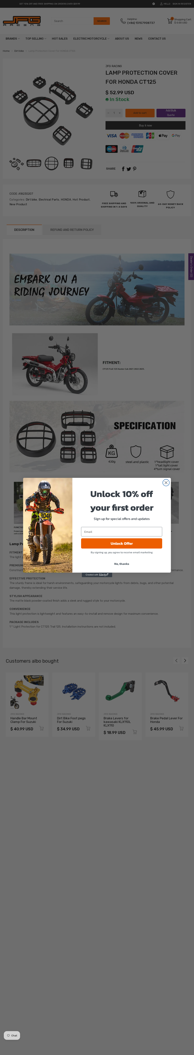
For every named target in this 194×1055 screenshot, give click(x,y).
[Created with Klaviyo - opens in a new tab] (97, 575)
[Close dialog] (166, 482)
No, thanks (121, 563)
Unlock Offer (122, 543)
